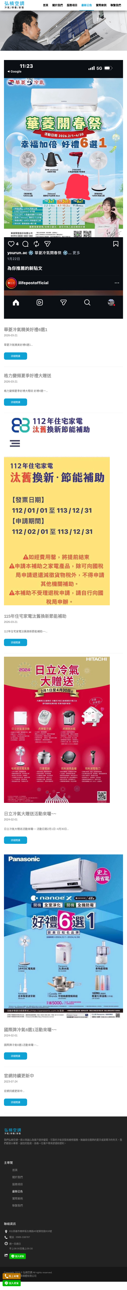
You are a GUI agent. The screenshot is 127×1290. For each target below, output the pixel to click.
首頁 (45, 5)
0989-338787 (23, 1237)
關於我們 (57, 5)
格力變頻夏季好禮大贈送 (27, 375)
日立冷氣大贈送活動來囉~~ (30, 813)
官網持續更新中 (19, 1076)
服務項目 (72, 5)
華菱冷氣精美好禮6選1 (25, 329)
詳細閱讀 (15, 356)
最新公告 (86, 5)
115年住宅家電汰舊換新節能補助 (35, 616)
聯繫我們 (115, 5)
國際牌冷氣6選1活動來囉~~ (30, 1029)
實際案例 (101, 5)
